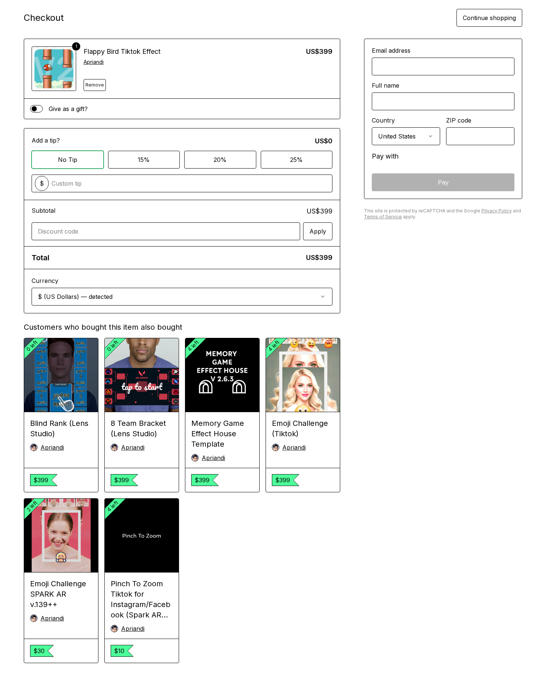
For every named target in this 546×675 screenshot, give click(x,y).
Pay (443, 182)
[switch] (36, 108)
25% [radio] (296, 159)
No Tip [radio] (67, 159)
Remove (94, 85)
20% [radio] (220, 159)
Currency (45, 280)
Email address (391, 50)
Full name (385, 85)
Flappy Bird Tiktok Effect (122, 51)
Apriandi (94, 62)
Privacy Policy (496, 210)
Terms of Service (383, 216)
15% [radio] (144, 159)
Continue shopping (489, 18)
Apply (317, 231)
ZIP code (458, 120)
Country (383, 120)
